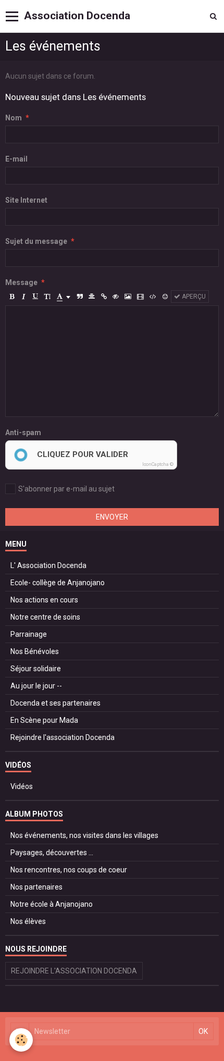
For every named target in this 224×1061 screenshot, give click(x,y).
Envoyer (112, 517)
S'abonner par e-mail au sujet (66, 489)
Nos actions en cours (44, 600)
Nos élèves (28, 921)
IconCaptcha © (157, 464)
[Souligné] (35, 296)
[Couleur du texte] (63, 296)
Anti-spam (23, 432)
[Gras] (11, 296)
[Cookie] (21, 1040)
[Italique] (23, 296)
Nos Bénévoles (34, 651)
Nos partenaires (36, 887)
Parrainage (28, 634)
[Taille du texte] (47, 296)
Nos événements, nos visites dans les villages (84, 835)
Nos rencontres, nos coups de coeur (68, 870)
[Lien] (103, 296)
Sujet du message (36, 241)
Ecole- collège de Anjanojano (57, 582)
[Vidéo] (140, 296)
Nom (13, 118)
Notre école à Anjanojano (51, 904)
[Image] (127, 296)
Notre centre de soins (45, 617)
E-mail (16, 159)
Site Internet (26, 200)
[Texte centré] (91, 296)
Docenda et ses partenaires (55, 703)
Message (21, 282)
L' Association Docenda (48, 565)
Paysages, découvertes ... (51, 852)
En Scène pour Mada (44, 720)
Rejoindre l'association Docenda (62, 737)
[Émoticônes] (165, 296)
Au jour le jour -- (36, 686)
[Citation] (79, 296)
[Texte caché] (115, 296)
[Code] (152, 296)
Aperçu (193, 296)
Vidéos (21, 786)
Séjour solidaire (35, 668)
